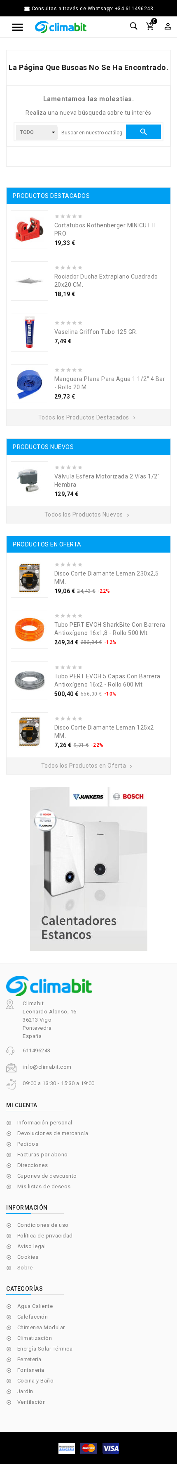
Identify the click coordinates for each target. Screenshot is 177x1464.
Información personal (44, 1123)
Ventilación (31, 1402)
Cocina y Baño (35, 1381)
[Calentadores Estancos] (88, 869)
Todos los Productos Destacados (87, 417)
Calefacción (32, 1317)
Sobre (25, 1268)
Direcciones (32, 1165)
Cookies (28, 1257)
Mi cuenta (21, 1105)
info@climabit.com (47, 1067)
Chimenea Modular (41, 1327)
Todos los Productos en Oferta (87, 765)
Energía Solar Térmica (45, 1349)
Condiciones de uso (43, 1225)
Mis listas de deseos (44, 1186)
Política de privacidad (45, 1236)
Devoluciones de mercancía (52, 1133)
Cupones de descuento (47, 1176)
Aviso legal (31, 1246)
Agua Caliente (35, 1306)
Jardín (25, 1391)
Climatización (34, 1338)
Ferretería (29, 1359)
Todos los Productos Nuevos (87, 514)
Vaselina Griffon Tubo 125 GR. (96, 332)
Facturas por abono (42, 1154)
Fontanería (30, 1370)
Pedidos (28, 1144)
